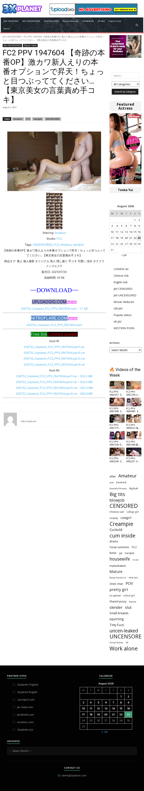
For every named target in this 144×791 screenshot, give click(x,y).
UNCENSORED (53, 118)
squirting (117, 619)
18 (117, 238)
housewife (120, 559)
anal (112, 482)
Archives (115, 343)
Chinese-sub (117, 511)
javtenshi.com (25, 714)
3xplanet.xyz (25, 729)
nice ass (133, 577)
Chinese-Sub (121, 275)
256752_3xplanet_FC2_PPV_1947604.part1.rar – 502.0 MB (54, 376)
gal (120, 553)
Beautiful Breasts (118, 488)
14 (130, 232)
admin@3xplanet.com (74, 775)
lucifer (25, 416)
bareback (121, 482)
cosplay (114, 518)
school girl (129, 595)
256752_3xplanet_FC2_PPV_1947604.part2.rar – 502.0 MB (54, 382)
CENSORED (124, 506)
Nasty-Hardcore (118, 577)
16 (139, 232)
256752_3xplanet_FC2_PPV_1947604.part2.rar (54, 352)
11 (117, 232)
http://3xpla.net (28, 421)
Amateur (18, 118)
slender (116, 607)
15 (135, 232)
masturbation (118, 565)
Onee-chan (116, 584)
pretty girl (119, 590)
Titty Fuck (117, 625)
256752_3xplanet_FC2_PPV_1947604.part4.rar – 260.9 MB (54, 393)
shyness (132, 601)
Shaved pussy (118, 601)
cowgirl (126, 518)
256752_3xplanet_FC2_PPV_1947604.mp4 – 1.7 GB (54, 308)
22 (135, 238)
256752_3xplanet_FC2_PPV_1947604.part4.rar (54, 364)
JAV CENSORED (123, 289)
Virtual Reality (116, 642)
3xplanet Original (27, 684)
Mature (116, 571)
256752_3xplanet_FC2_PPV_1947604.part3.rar (54, 358)
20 (126, 238)
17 (112, 238)
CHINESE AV (121, 269)
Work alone (124, 648)
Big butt (133, 488)
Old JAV (118, 308)
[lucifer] (10, 419)
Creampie (121, 524)
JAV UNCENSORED (12, 36)
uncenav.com (25, 722)
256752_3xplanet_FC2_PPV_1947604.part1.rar (54, 347)
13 (126, 232)
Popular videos (30, 45)
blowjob (117, 500)
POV (129, 583)
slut (128, 607)
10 (112, 232)
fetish (113, 553)
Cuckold (116, 530)
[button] (137, 25)
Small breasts (119, 613)
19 (121, 238)
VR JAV (118, 321)
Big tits (117, 494)
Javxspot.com (25, 699)
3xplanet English (27, 692)
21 (130, 238)
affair (113, 476)
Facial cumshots (119, 547)
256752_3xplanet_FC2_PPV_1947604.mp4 (54, 325)
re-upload (115, 595)
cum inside (122, 535)
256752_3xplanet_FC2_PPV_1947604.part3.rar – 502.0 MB (54, 388)
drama (114, 541)
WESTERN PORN (124, 328)
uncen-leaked (124, 631)
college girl (133, 511)
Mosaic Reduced (124, 302)
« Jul (124, 255)
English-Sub (121, 282)
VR (127, 642)
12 (121, 232)
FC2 (28, 118)
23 (139, 238)
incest (135, 559)
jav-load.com (25, 707)
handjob (38, 118)
